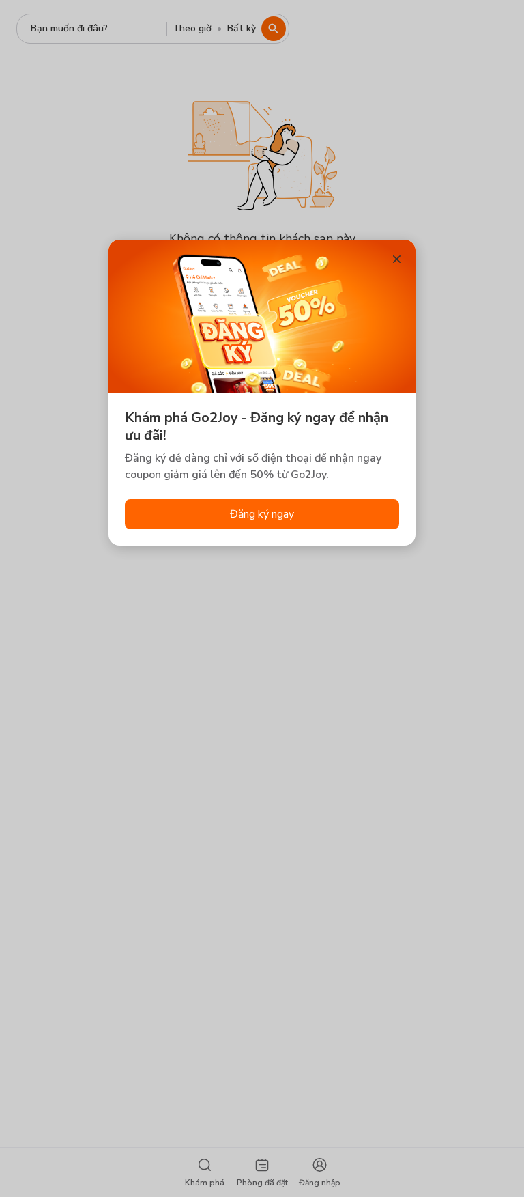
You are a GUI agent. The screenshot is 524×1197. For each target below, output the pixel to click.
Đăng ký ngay (262, 514)
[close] (396, 258)
